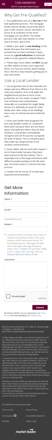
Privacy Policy (13, 254)
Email (7, 209)
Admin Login (31, 421)
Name (8, 199)
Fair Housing (7, 416)
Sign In (48, 4)
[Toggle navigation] (3, 4)
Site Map (5, 421)
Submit (40, 307)
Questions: (9, 259)
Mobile (8, 224)
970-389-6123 (18, 329)
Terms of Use (30, 254)
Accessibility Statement (35, 416)
